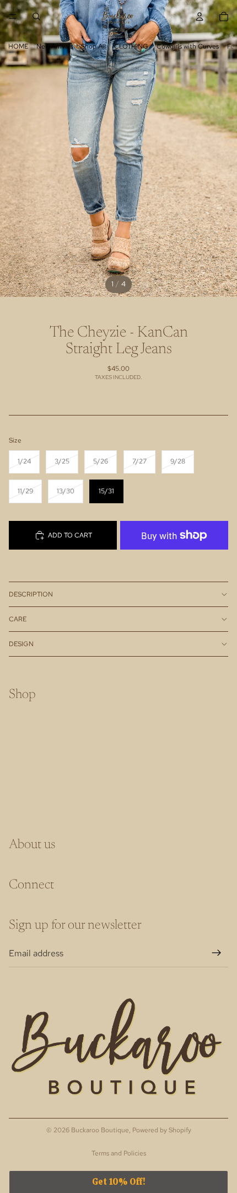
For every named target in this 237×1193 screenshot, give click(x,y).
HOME (18, 46)
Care (17, 619)
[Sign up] (216, 953)
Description (31, 594)
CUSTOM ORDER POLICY (48, 762)
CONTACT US (30, 791)
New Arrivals (54, 46)
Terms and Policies (118, 1153)
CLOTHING (131, 46)
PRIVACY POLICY (36, 821)
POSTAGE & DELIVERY (44, 777)
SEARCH (22, 719)
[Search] (36, 16)
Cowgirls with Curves (188, 46)
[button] (118, 1182)
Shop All (93, 46)
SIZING (19, 806)
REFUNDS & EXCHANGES (48, 733)
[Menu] (12, 16)
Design (21, 644)
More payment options (174, 559)
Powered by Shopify (161, 1130)
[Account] (199, 16)
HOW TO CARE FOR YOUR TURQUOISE (70, 748)
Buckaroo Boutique (100, 1130)
